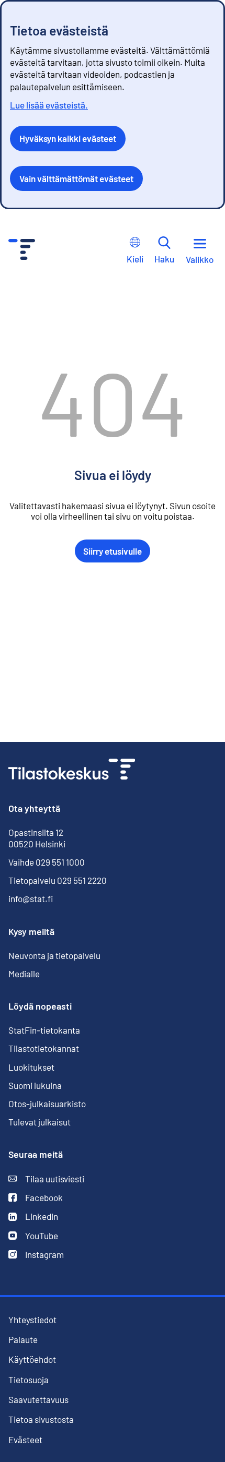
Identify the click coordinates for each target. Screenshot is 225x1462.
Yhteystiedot (32, 1319)
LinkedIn (33, 1216)
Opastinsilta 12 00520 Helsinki (36, 838)
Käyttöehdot (32, 1359)
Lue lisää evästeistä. (49, 105)
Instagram (36, 1254)
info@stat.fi (30, 898)
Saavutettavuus (38, 1399)
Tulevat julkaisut (39, 1122)
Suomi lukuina (35, 1085)
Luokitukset (31, 1067)
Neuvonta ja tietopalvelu (54, 955)
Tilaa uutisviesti (46, 1178)
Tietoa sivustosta (41, 1419)
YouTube (33, 1235)
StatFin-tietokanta (44, 1030)
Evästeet (25, 1439)
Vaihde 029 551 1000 (46, 862)
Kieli (135, 259)
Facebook (35, 1197)
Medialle (24, 973)
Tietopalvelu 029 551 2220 (57, 880)
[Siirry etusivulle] (71, 770)
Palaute (23, 1339)
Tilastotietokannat (43, 1048)
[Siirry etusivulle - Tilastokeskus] (21, 250)
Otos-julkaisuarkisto (47, 1103)
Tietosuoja (28, 1379)
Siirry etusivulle (112, 551)
